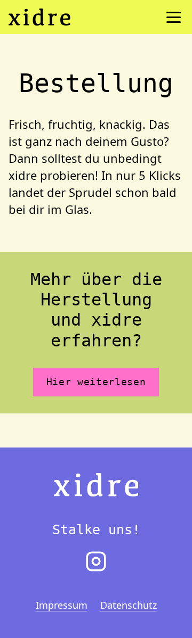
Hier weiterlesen (96, 381)
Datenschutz (128, 605)
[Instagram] (96, 561)
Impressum (61, 605)
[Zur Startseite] (96, 483)
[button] (173, 17)
